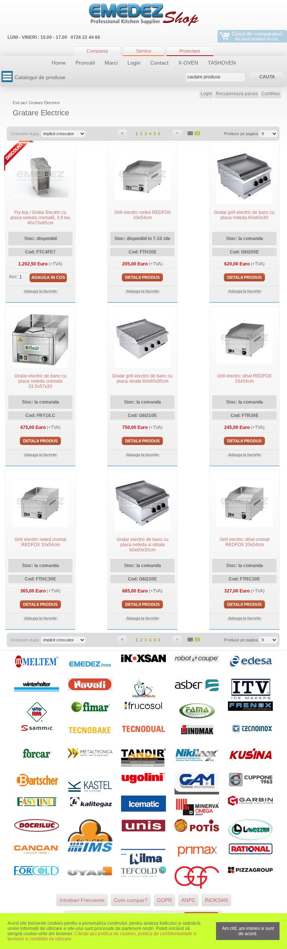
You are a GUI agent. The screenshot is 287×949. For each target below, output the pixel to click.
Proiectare (189, 51)
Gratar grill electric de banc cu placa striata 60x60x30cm (142, 378)
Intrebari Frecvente (82, 900)
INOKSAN (216, 900)
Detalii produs (142, 277)
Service (143, 51)
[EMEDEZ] (143, 14)
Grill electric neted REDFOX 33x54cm (142, 215)
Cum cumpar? (131, 900)
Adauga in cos (48, 277)
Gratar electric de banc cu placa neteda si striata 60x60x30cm (143, 545)
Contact (159, 63)
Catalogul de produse (40, 77)
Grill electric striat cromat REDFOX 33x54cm (244, 542)
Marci (111, 63)
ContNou (271, 93)
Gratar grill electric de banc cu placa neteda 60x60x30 (244, 215)
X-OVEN (188, 63)
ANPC (188, 900)
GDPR (164, 900)
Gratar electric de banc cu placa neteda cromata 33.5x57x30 (41, 381)
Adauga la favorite (40, 291)
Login (134, 63)
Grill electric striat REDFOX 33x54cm (244, 378)
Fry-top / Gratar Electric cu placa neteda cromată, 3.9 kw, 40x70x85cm (40, 217)
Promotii (85, 63)
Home (59, 63)
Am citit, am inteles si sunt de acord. (248, 931)
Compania (97, 51)
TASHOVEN (222, 63)
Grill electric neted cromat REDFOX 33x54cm (40, 542)
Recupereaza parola (237, 93)
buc (13, 276)
